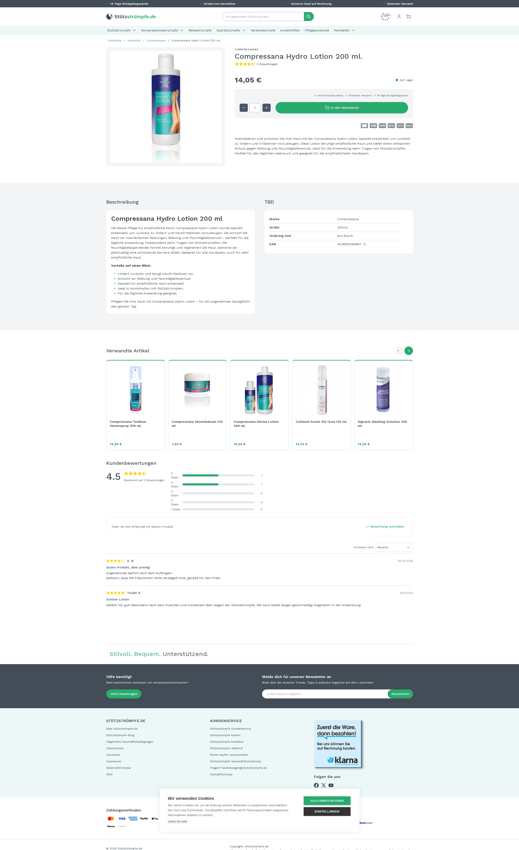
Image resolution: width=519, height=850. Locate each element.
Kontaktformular (221, 774)
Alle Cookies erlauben (327, 800)
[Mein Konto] (399, 16)
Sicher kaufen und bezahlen (229, 754)
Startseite (114, 40)
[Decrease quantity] (244, 108)
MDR (109, 774)
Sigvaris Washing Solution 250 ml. (382, 424)
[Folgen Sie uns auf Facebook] (316, 785)
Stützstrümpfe (119, 30)
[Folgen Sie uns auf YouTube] (331, 785)
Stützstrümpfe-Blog (120, 735)
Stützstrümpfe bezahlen (227, 741)
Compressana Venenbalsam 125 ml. (197, 424)
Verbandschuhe (263, 30)
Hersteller (342, 30)
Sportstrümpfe (228, 30)
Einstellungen (327, 811)
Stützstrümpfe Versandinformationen (235, 761)
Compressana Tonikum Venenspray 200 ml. (128, 424)
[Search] (309, 16)
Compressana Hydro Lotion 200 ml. (196, 40)
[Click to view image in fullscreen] (166, 107)
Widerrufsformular (118, 767)
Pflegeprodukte (317, 30)
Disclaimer (113, 754)
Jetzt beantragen (124, 694)
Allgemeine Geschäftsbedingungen (129, 741)
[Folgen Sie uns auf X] (323, 785)
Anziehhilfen (290, 30)
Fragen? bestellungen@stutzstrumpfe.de (238, 767)
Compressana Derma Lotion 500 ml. (256, 424)
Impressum (113, 761)
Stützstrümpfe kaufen (225, 735)
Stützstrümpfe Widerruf (226, 748)
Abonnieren (400, 694)
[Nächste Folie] (408, 350)
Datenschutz (115, 748)
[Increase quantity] (266, 108)
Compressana (156, 40)
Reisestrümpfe (200, 30)
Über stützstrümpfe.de (122, 728)
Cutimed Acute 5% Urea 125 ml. (321, 422)
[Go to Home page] (131, 16)
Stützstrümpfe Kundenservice (230, 728)
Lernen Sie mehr (177, 821)
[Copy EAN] (364, 244)
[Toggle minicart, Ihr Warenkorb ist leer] (408, 16)
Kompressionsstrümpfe (159, 30)
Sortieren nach (364, 547)
